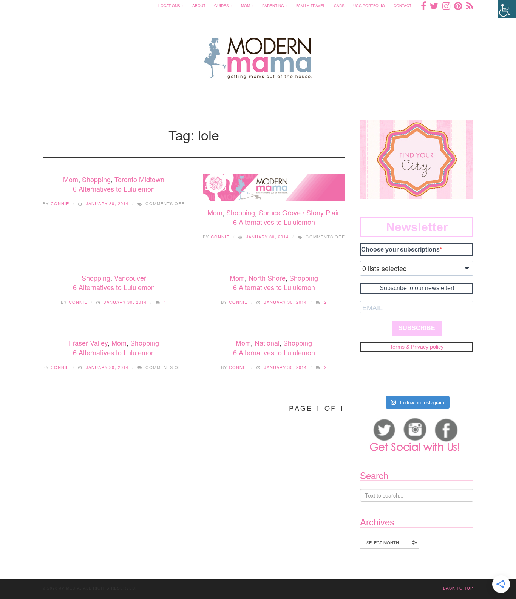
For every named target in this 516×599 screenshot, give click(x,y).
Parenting (273, 5)
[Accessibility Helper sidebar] (507, 9)
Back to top (458, 588)
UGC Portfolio (369, 5)
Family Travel (310, 5)
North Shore (267, 278)
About (198, 5)
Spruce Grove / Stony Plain (300, 212)
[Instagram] (446, 5)
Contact (402, 5)
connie (60, 203)
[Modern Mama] (258, 53)
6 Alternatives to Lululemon (114, 189)
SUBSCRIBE (417, 328)
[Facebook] (423, 5)
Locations (169, 5)
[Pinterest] (458, 5)
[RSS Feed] (469, 5)
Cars (339, 5)
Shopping (96, 179)
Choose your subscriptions (400, 249)
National (267, 342)
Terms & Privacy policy (416, 347)
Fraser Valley (88, 342)
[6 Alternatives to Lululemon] (274, 187)
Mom (245, 5)
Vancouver (130, 278)
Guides (221, 5)
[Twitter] (434, 5)
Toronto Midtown (139, 179)
